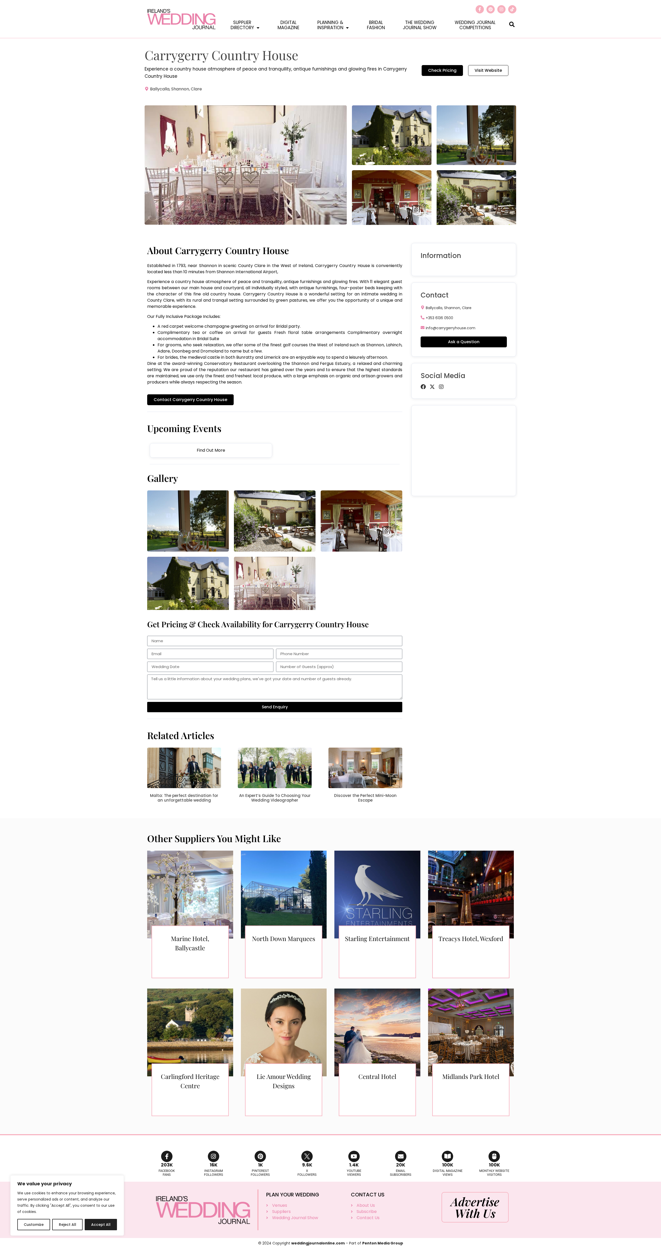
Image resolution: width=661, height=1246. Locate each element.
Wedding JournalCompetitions (475, 25)
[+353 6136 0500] (422, 317)
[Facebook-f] (480, 9)
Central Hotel (377, 1076)
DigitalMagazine (288, 25)
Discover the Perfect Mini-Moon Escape (365, 798)
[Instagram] (501, 9)
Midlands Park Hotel (470, 1076)
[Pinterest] (490, 9)
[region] (67, 1205)
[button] (511, 24)
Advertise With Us (475, 1207)
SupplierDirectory (242, 25)
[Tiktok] (512, 9)
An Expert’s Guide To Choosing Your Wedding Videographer (275, 798)
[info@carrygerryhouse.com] (422, 328)
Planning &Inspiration (330, 25)
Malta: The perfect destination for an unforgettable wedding (184, 798)
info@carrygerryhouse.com (450, 328)
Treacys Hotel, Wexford (470, 938)
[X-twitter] (432, 386)
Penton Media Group (382, 1243)
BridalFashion (376, 25)
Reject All (67, 1224)
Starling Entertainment (377, 938)
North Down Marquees (283, 938)
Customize (34, 1224)
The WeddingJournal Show (420, 25)
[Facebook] (423, 386)
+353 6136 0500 (439, 317)
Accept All (101, 1224)
